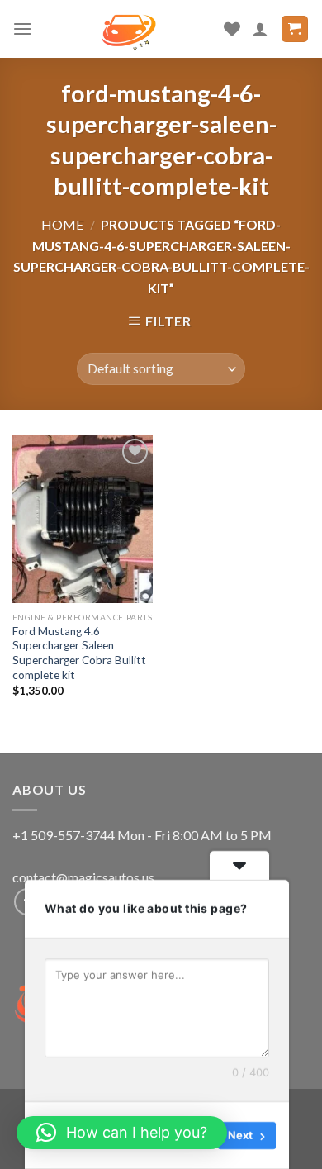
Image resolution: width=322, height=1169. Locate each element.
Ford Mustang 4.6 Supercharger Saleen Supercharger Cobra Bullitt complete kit (79, 653)
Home (62, 224)
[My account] (260, 29)
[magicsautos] (128, 29)
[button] (122, 1132)
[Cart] (295, 29)
